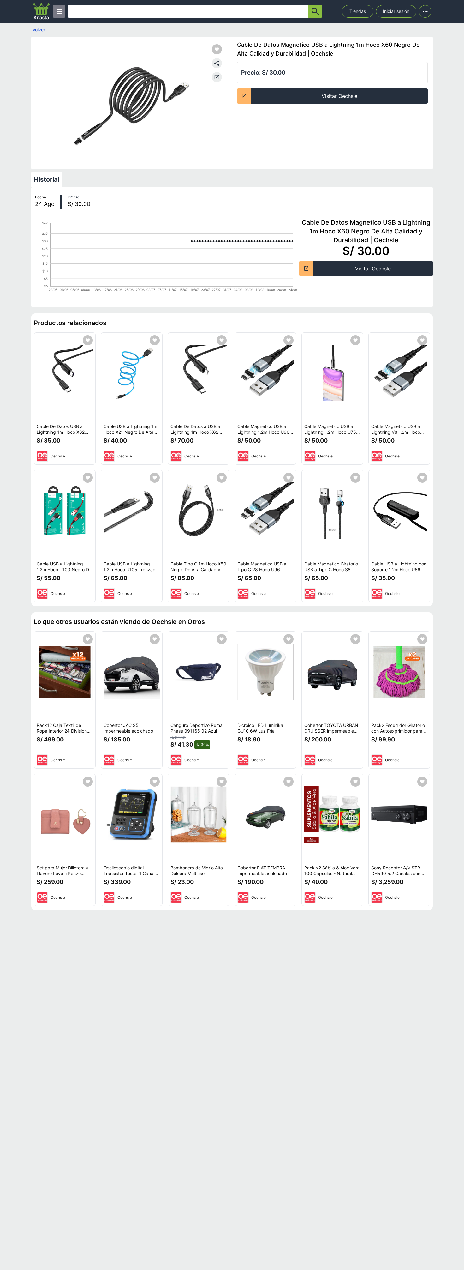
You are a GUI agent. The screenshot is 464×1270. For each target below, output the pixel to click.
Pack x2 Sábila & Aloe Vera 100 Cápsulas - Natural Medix (332, 873)
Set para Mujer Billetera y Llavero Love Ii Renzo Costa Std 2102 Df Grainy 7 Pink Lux (65, 876)
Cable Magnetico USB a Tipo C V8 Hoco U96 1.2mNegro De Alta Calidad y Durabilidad (265, 572)
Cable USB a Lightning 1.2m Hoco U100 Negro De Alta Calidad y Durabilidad (64, 569)
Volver (39, 29)
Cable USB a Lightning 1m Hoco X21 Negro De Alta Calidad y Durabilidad (130, 432)
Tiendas (357, 11)
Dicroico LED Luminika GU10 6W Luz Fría (260, 728)
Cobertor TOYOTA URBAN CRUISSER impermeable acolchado (331, 731)
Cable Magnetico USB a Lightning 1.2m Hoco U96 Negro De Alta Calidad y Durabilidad (263, 435)
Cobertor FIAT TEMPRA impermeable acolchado (262, 870)
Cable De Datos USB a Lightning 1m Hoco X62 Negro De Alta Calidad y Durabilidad (61, 435)
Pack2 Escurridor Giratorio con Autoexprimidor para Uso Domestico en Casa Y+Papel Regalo (398, 734)
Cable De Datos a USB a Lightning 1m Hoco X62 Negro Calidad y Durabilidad (195, 435)
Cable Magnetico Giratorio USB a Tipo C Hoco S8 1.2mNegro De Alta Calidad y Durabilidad (332, 572)
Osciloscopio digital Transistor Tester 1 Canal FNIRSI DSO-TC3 (129, 873)
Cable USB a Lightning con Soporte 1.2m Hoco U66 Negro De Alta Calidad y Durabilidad (398, 572)
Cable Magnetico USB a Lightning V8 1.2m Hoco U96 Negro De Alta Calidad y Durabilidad (399, 435)
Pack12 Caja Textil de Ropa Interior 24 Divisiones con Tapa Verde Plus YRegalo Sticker (64, 734)
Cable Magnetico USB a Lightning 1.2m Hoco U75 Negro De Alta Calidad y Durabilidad (330, 435)
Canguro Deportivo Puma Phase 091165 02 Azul (196, 728)
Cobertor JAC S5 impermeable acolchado (128, 728)
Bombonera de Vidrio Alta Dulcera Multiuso (196, 870)
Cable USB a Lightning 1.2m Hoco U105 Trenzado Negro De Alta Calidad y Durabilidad (131, 572)
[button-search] (315, 11)
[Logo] (41, 11)
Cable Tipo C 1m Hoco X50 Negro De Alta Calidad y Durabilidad (198, 569)
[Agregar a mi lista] (88, 340)
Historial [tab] (46, 179)
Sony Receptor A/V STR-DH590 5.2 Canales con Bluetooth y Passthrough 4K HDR (396, 876)
